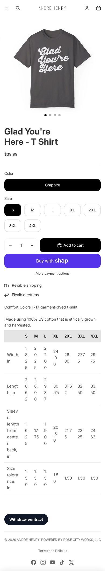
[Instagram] (43, 562)
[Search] (18, 8)
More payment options (52, 273)
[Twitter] (71, 562)
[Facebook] (33, 562)
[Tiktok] (62, 562)
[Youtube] (52, 562)
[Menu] (6, 8)
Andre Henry (28, 540)
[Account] (87, 8)
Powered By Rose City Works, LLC (71, 540)
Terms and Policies (52, 551)
